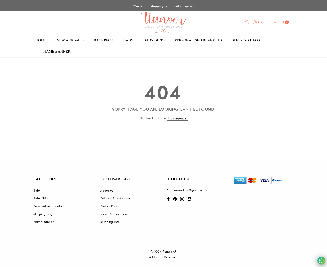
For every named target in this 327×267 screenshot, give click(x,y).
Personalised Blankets (49, 206)
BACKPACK (103, 40)
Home (41, 40)
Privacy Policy (109, 206)
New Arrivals (70, 40)
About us (106, 190)
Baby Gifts (154, 40)
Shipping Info (110, 222)
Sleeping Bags (246, 40)
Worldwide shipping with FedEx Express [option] (163, 6)
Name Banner (43, 222)
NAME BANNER (56, 51)
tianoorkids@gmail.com (189, 190)
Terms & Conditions (114, 214)
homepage (177, 118)
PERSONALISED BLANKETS (198, 40)
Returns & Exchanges (115, 198)
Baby (128, 40)
